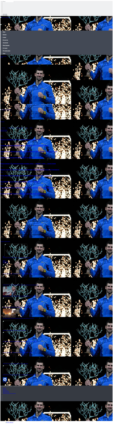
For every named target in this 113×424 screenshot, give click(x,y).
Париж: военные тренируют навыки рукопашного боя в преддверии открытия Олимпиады (29, 169)
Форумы (4, 388)
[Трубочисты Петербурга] (5, 109)
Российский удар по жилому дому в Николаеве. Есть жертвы (19, 181)
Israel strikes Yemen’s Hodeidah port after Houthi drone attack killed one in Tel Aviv (18, 307)
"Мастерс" (3, 127)
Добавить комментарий (5, 241)
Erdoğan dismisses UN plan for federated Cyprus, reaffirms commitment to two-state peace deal (20, 273)
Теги (4, 53)
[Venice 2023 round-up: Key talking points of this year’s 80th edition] (9, 362)
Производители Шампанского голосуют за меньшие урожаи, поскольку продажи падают (28, 151)
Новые (4, 260)
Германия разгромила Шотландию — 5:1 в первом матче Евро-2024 (16, 257)
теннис (31, 127)
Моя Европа (6, 45)
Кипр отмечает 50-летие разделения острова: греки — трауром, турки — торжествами (28, 163)
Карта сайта (5, 390)
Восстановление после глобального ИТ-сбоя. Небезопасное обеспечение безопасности (27, 187)
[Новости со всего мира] (5, 17)
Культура (5, 40)
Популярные (5, 261)
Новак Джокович (11, 127)
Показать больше (3, 129)
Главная (2, 56)
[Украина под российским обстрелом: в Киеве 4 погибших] (9, 329)
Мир (4, 31)
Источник (2, 121)
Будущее (5, 48)
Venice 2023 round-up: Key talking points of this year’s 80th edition (15, 363)
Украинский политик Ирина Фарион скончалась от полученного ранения (24, 145)
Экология (5, 42)
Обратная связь (6, 391)
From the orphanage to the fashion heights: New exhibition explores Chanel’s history (18, 352)
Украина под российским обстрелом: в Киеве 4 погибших (14, 330)
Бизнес (5, 34)
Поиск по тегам (6, 392)
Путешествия (6, 50)
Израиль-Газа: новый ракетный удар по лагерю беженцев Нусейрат (22, 157)
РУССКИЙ (5, 15)
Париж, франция (19, 127)
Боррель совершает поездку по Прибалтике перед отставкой (19, 139)
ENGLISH (5, 14)
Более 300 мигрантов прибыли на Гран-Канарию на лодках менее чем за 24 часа (26, 175)
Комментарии (5, 262)
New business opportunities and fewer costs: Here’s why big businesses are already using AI (20, 341)
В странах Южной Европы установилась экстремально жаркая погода (22, 193)
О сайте (4, 389)
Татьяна (4, 382)
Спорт (4, 37)
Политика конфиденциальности (9, 393)
